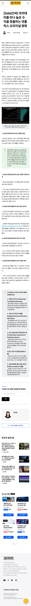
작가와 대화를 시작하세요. (16, 425)
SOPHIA (5, 483)
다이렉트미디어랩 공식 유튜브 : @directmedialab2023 (10, 594)
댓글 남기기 (25, 32)
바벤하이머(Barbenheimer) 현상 (11, 226)
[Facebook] (8, 580)
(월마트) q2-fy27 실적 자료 (7, 504)
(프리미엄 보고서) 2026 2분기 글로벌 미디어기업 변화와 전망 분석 (22, 504)
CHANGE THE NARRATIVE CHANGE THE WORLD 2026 (21, 527)
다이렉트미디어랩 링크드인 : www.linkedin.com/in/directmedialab (13, 598)
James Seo (6, 452)
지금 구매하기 (9, 515)
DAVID (4, 462)
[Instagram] (16, 580)
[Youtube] (4, 580)
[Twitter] (12, 580)
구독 (5, 399)
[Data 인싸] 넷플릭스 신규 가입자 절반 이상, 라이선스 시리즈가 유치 (8, 468)
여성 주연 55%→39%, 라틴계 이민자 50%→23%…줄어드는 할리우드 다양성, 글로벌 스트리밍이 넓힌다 (9, 447)
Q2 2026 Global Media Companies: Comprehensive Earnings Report (8, 527)
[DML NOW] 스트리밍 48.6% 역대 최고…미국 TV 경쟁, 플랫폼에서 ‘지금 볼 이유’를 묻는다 (8, 479)
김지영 (8, 32)
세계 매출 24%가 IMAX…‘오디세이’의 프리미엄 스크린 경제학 (8, 458)
